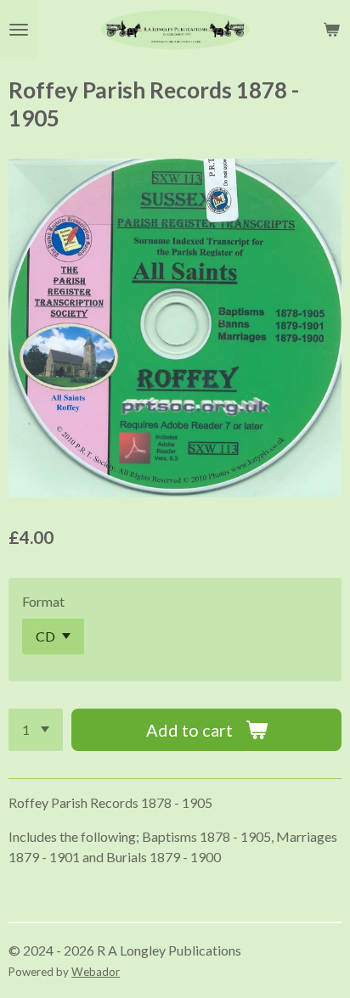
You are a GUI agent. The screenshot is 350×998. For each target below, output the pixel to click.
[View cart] (331, 29)
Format (43, 601)
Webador (95, 971)
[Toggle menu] (18, 29)
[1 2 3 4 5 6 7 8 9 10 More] (35, 730)
